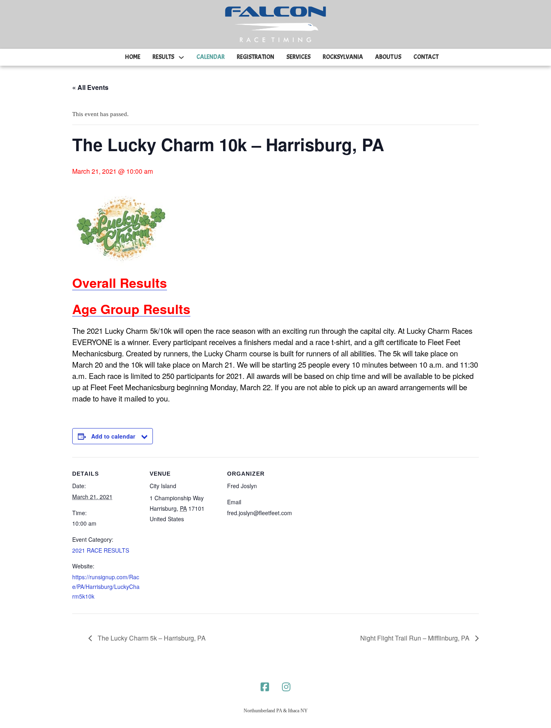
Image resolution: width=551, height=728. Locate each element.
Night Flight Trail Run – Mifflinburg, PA (415, 638)
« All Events (90, 87)
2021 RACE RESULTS (100, 550)
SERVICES (298, 57)
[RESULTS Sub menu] (181, 57)
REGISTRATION (255, 57)
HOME (132, 57)
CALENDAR (210, 57)
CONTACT (425, 57)
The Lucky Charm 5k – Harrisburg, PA (151, 638)
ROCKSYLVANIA (343, 57)
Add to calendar (113, 436)
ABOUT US (388, 57)
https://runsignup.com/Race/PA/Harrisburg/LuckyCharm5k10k (106, 586)
